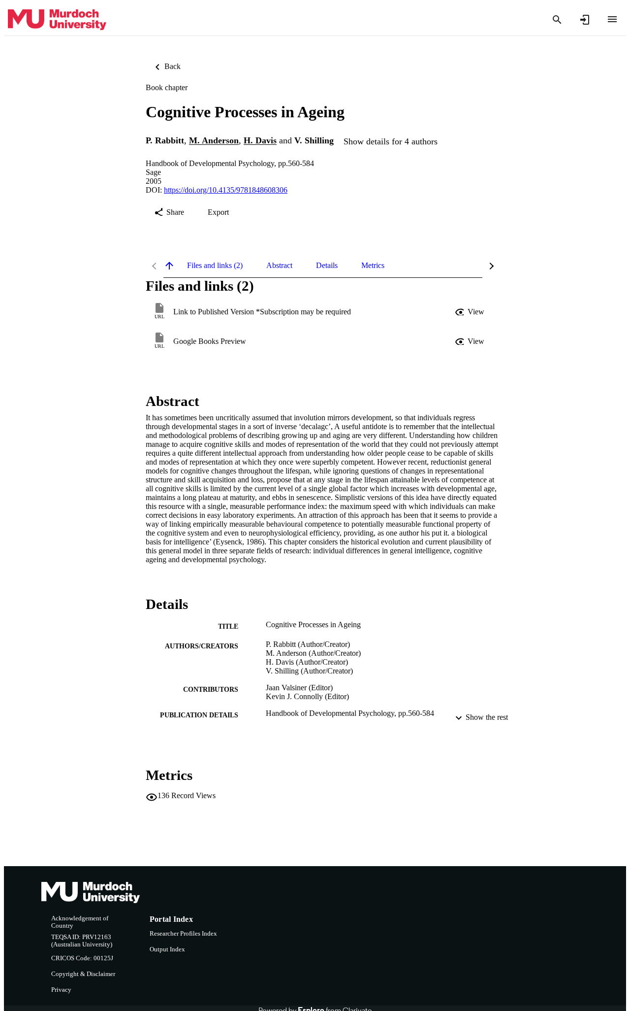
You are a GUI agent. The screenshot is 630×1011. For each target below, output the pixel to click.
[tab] (214, 265)
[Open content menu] (612, 19)
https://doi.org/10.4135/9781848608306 (225, 190)
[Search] (557, 20)
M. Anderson (214, 141)
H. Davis (260, 141)
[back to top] (169, 265)
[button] (470, 312)
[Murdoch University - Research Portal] (57, 20)
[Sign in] (585, 20)
